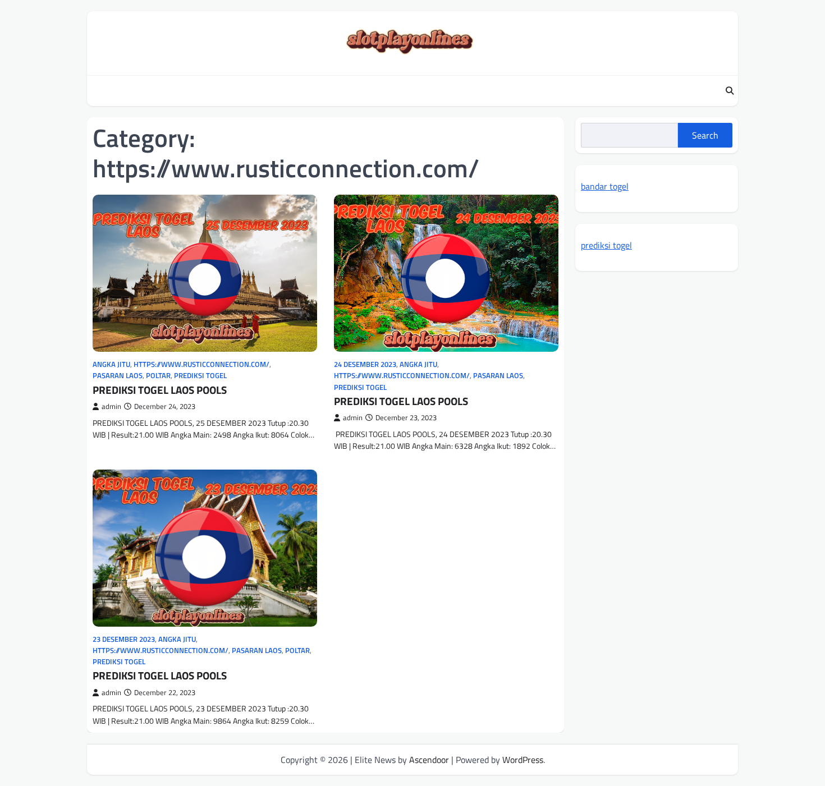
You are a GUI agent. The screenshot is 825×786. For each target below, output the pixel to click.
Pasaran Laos (118, 375)
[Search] (729, 90)
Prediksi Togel (200, 375)
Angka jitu (111, 364)
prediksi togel (606, 245)
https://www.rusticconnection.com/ (201, 364)
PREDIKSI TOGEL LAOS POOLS (160, 389)
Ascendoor (429, 759)
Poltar (158, 375)
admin (111, 406)
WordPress (522, 759)
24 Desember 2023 (365, 364)
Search (705, 135)
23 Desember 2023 (124, 639)
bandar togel (605, 186)
